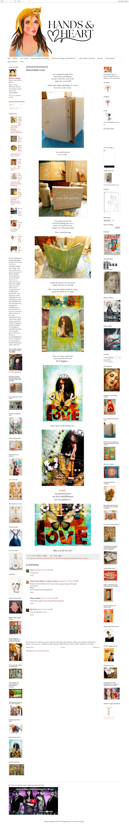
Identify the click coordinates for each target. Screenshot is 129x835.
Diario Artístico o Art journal (87, 58)
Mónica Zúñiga (15, 78)
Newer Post (30, 647)
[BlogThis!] (56, 556)
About (22, 61)
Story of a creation (19, 249)
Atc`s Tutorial (24, 58)
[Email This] (54, 556)
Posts (12, 105)
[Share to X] (58, 556)
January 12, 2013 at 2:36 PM (49, 598)
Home (63, 647)
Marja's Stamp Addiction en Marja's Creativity (44, 581)
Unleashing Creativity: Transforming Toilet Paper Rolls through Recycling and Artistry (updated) (16, 124)
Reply (32, 575)
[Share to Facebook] (59, 556)
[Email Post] (51, 556)
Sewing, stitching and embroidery (40, 58)
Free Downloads (110, 58)
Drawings (100, 58)
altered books (59, 558)
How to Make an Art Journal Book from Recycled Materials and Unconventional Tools (16, 197)
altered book (40, 558)
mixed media (67, 558)
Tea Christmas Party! (20, 139)
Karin (32, 570)
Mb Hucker (33, 609)
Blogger (81, 821)
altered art (33, 558)
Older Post (96, 647)
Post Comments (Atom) (41, 651)
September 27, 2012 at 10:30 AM (68, 581)
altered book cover (49, 558)
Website (15, 58)
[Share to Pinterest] (61, 556)
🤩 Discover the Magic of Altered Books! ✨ (64, 58)
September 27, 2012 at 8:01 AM (43, 570)
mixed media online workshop (79, 558)
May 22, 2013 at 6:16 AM (45, 609)
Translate (110, 362)
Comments (14, 108)
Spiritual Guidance (13, 61)
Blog (9, 58)
